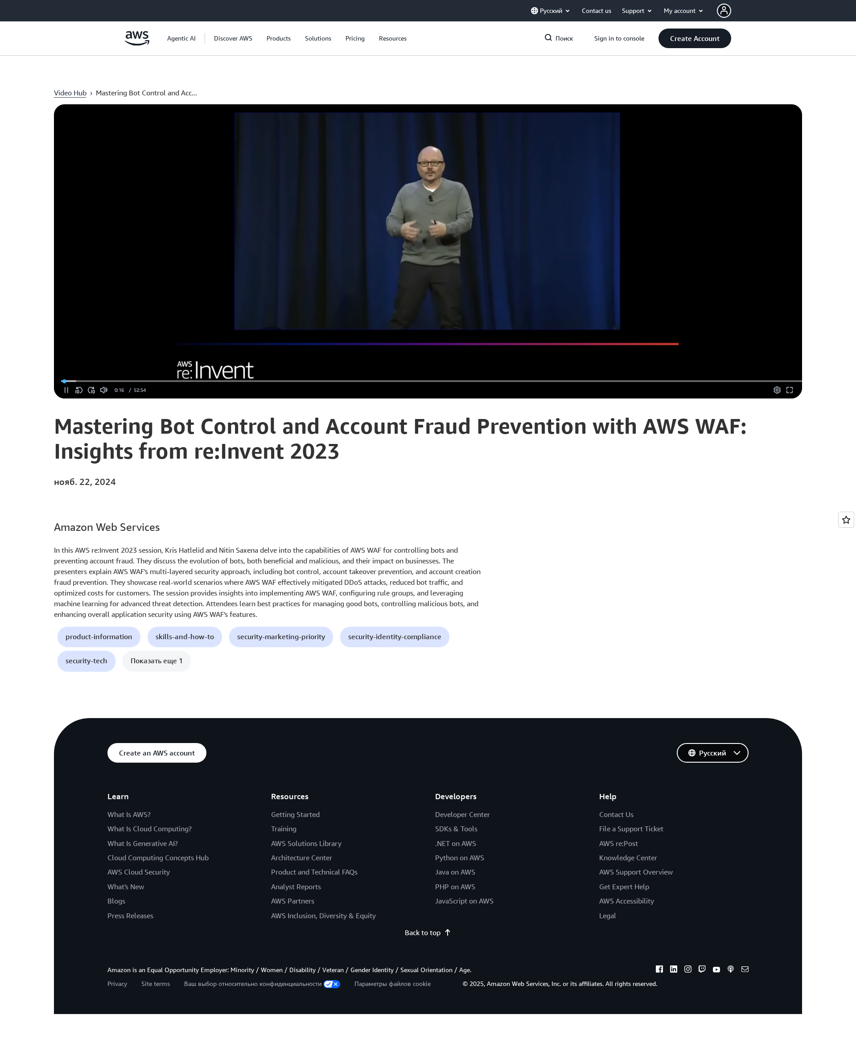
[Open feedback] (846, 520)
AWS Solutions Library (306, 843)
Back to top (422, 932)
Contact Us (616, 814)
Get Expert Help (624, 886)
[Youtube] (716, 970)
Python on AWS (459, 857)
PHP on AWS (455, 886)
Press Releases (130, 915)
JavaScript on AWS (464, 900)
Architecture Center (301, 857)
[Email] (745, 970)
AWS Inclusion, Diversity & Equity (323, 915)
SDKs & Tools (456, 828)
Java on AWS (455, 871)
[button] (233, 38)
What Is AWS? (129, 814)
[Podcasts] (730, 970)
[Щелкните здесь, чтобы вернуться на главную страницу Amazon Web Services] (137, 43)
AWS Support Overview (636, 871)
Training (283, 828)
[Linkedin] (673, 970)
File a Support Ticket (631, 828)
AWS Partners (292, 900)
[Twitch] (702, 970)
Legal (607, 915)
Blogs (116, 900)
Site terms (155, 983)
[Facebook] (659, 970)
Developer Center (462, 814)
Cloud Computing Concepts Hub (158, 857)
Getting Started (295, 814)
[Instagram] (687, 970)
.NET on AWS (455, 843)
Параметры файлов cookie (392, 983)
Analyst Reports (296, 886)
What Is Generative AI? (142, 843)
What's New (125, 886)
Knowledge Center (628, 857)
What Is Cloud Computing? (149, 828)
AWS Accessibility (626, 900)
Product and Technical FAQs (314, 871)
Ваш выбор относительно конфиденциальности (252, 983)
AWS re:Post (618, 843)
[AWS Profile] (724, 11)
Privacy (117, 983)
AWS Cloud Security (138, 871)
